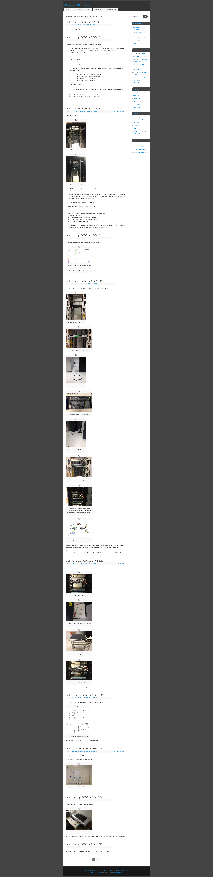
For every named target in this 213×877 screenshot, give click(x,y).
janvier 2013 (136, 107)
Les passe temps (78, 9)
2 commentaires (120, 40)
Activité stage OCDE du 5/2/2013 (83, 235)
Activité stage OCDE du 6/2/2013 (83, 108)
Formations (88, 9)
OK (144, 16)
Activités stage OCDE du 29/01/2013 (84, 797)
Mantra (114, 872)
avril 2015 (136, 92)
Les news (136, 122)
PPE (134, 128)
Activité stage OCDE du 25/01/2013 (84, 844)
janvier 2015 (136, 98)
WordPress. (119, 872)
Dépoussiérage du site (139, 38)
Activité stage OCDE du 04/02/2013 (84, 281)
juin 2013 (135, 101)
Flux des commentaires (139, 149)
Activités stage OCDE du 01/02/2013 (84, 560)
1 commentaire (120, 283)
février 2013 (136, 104)
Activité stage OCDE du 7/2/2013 (83, 37)
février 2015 (136, 95)
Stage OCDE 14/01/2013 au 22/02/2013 (89, 24)
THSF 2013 (136, 40)
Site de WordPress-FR (139, 152)
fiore (69, 24)
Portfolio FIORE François (78, 5)
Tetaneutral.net (98, 9)
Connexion (136, 144)
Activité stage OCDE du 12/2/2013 (83, 22)
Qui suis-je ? (68, 9)
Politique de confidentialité (111, 9)
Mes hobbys (136, 125)
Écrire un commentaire (119, 24)
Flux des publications (139, 146)
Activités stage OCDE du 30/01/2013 (84, 748)
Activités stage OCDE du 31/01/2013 (84, 695)
